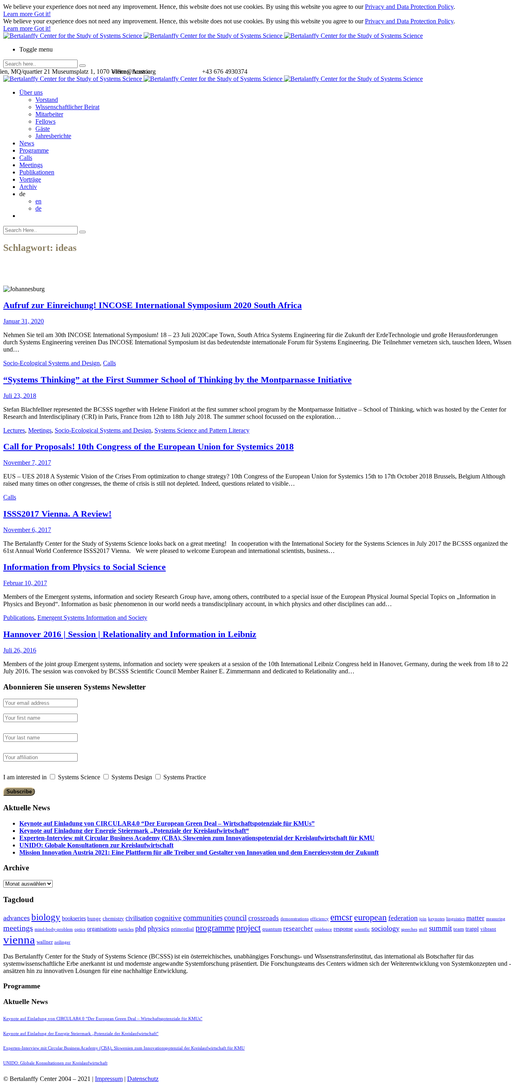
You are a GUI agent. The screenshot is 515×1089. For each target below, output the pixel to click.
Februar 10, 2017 (25, 583)
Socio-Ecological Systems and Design (51, 363)
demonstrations (294, 919)
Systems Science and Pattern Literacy (201, 430)
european (370, 917)
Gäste (42, 128)
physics (158, 928)
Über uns (31, 92)
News (26, 143)
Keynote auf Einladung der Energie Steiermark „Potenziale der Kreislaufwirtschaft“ (134, 830)
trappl (472, 928)
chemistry (113, 918)
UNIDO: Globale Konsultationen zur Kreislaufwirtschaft (96, 845)
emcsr (341, 917)
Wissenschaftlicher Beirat (67, 107)
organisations (102, 928)
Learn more (18, 13)
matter (475, 918)
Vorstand (46, 99)
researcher (298, 928)
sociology (385, 928)
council (235, 917)
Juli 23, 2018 (19, 395)
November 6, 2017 (27, 529)
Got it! (42, 13)
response (343, 928)
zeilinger (62, 942)
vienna (19, 939)
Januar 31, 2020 (23, 321)
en (38, 201)
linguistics (455, 919)
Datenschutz (143, 1078)
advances (16, 918)
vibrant (488, 929)
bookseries (74, 918)
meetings (18, 927)
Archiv (28, 186)
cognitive (167, 918)
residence (323, 929)
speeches (409, 929)
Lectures (14, 430)
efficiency (319, 919)
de (38, 208)
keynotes (436, 919)
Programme (34, 150)
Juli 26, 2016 (19, 650)
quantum (272, 929)
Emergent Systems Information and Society (92, 617)
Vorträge (30, 179)
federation (403, 918)
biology (45, 917)
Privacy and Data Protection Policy (409, 6)
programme (215, 928)
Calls (25, 157)
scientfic (362, 929)
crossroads (263, 918)
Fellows (45, 121)
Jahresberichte (53, 136)
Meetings (31, 164)
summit (440, 928)
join (422, 919)
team (458, 929)
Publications (18, 617)
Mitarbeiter (49, 114)
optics (79, 929)
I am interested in (25, 777)
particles (126, 929)
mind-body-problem (54, 929)
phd (140, 928)
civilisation (139, 918)
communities (202, 917)
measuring (495, 919)
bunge (94, 918)
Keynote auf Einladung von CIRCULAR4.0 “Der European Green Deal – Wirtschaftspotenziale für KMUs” (167, 823)
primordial (182, 929)
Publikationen (36, 172)
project (248, 928)
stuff (423, 929)
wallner (45, 942)
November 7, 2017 (27, 462)
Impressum (109, 1078)
